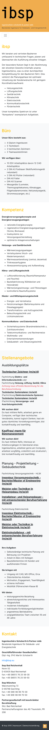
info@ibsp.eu (8, 660)
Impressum (17, 726)
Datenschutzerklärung (31, 726)
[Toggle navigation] (5, 35)
